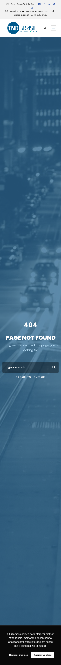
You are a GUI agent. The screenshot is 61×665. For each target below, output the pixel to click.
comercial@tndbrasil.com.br (32, 11)
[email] (39, 4)
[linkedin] (49, 4)
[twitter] (54, 4)
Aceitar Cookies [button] (43, 655)
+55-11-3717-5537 (38, 14)
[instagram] (32, 7)
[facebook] (44, 4)
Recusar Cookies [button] (18, 655)
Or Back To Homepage (30, 377)
